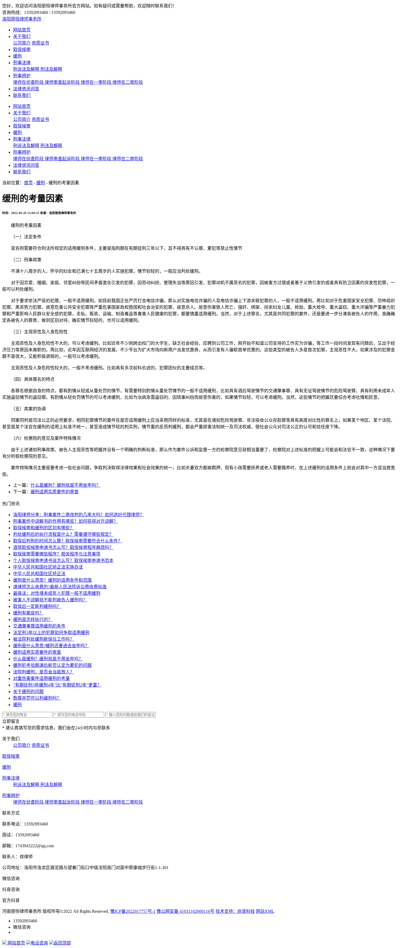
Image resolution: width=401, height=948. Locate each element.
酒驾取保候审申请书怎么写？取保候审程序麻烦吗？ (63, 547)
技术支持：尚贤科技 (235, 911)
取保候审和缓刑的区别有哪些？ (43, 527)
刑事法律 (22, 62)
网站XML (265, 911)
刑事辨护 (22, 75)
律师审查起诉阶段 (63, 82)
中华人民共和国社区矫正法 (39, 573)
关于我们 (22, 36)
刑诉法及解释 (26, 69)
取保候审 (22, 49)
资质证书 (40, 43)
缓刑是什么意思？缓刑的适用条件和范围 (52, 580)
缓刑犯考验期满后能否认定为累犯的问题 (52, 665)
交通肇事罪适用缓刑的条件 (39, 626)
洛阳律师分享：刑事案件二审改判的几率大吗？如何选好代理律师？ (78, 514)
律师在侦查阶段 (29, 82)
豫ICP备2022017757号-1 (132, 911)
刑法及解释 (51, 69)
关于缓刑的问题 (28, 691)
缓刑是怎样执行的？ (32, 619)
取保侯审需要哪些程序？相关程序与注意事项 (56, 554)
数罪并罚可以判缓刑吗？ (37, 698)
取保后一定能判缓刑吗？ (37, 606)
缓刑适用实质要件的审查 (55, 491)
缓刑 (17, 56)
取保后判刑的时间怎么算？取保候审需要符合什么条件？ (67, 541)
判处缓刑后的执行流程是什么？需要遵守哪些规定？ (63, 534)
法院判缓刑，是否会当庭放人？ (43, 672)
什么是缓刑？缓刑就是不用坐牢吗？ (65, 485)
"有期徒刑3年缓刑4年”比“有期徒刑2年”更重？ (57, 685)
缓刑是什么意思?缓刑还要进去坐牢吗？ (51, 645)
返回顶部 (62, 943)
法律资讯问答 (26, 89)
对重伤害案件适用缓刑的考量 (41, 678)
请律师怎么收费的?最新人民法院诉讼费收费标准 (60, 586)
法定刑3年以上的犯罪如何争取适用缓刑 (51, 632)
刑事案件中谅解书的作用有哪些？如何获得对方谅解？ (65, 521)
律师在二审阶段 (127, 82)
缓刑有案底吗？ (28, 613)
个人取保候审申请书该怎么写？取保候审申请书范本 (63, 560)
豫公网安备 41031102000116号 (185, 911)
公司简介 (22, 43)
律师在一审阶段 (96, 82)
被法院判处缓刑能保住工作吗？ (43, 639)
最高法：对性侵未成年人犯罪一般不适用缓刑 (56, 593)
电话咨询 (39, 943)
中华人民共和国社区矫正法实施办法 (48, 567)
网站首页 (22, 30)
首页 (28, 182)
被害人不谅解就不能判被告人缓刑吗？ (50, 600)
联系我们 (22, 95)
